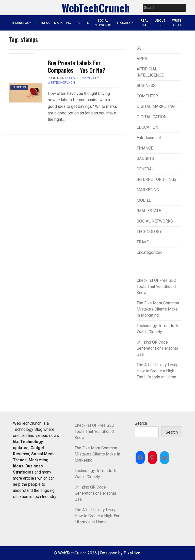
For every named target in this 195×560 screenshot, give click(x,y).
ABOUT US (160, 23)
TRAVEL (144, 242)
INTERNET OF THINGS (156, 179)
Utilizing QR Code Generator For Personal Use (157, 348)
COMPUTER (147, 96)
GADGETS (82, 23)
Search (141, 423)
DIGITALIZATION (152, 116)
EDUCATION (125, 23)
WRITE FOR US (177, 23)
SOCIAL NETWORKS (103, 23)
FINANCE (145, 148)
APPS (142, 58)
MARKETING (62, 23)
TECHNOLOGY (21, 23)
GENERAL (145, 169)
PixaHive (132, 553)
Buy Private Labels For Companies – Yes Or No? (76, 66)
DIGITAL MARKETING (156, 106)
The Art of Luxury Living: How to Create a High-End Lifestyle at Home (158, 370)
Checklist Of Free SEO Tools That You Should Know (156, 286)
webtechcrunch (61, 82)
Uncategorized (149, 252)
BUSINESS (43, 23)
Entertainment (149, 137)
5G (139, 48)
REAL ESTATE (144, 23)
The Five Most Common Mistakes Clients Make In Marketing (158, 309)
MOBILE (144, 200)
